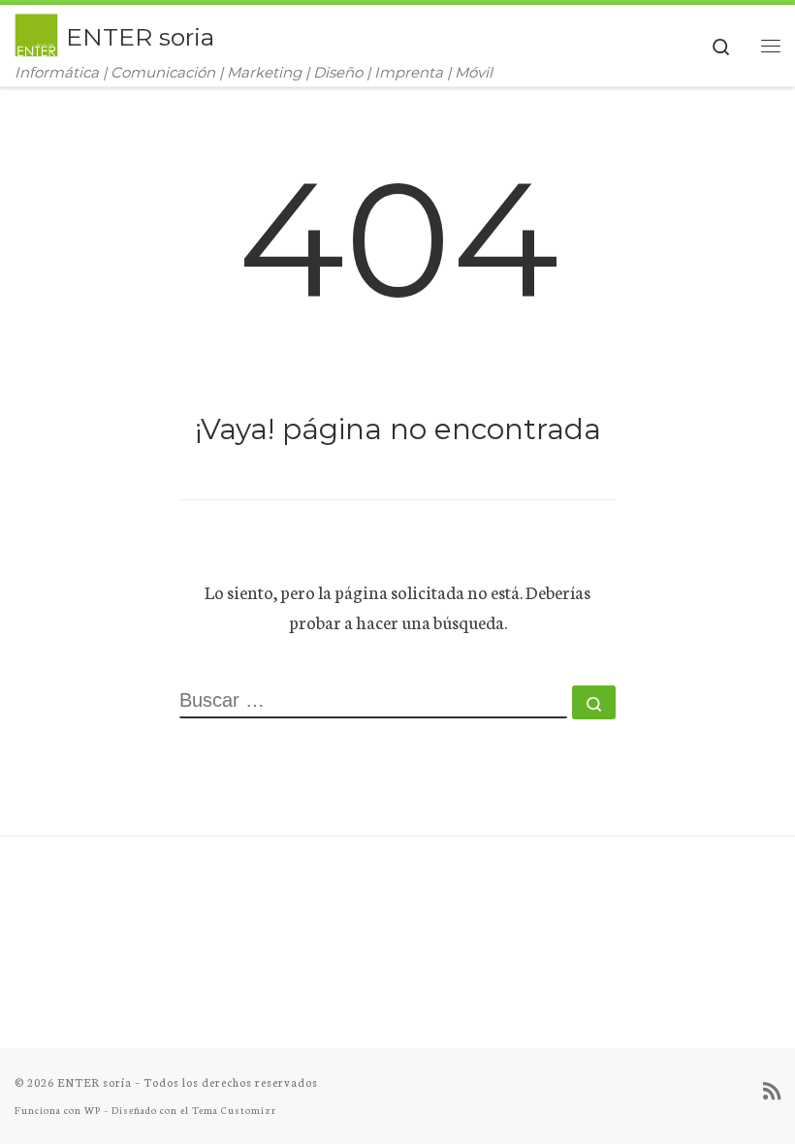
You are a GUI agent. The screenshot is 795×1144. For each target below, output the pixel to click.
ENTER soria (94, 1082)
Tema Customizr (234, 1109)
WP (92, 1109)
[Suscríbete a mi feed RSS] (771, 1090)
